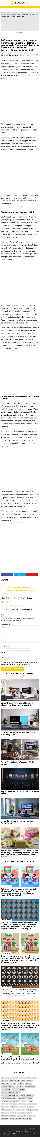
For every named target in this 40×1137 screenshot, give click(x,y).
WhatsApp (27, 1118)
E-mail (3, 652)
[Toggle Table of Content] (2, 585)
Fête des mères (31, 1086)
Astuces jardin (15, 1080)
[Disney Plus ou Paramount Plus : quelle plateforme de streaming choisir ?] (20, 690)
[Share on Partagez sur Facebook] (7, 574)
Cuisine (29, 1083)
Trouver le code (16, 1118)
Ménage (13, 1104)
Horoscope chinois (19, 1089)
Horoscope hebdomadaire (11, 1092)
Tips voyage (5, 1020)
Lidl (31, 1101)
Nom (3, 647)
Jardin (25, 1101)
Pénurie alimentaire (9, 1110)
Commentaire (6, 624)
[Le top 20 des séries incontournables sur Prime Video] (20, 808)
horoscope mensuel (28, 1095)
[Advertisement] (20, 102)
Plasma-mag (27, 1131)
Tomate (5, 1118)
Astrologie (32, 1077)
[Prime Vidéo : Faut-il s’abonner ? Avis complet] (20, 749)
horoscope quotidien (9, 1098)
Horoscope (6, 1089)
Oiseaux (14, 1107)
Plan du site (33, 1129)
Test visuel (27, 598)
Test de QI (22, 1115)
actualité (5, 1077)
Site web (4, 657)
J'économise (15, 1101)
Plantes (31, 1107)
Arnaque (23, 1077)
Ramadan (21, 1110)
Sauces (14, 1112)
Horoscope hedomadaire (11, 1095)
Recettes (5, 1112)
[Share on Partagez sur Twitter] (20, 574)
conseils (21, 1083)
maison (5, 1104)
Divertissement (20, 675)
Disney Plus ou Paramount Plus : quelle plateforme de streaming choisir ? (17, 704)
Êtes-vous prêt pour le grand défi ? (18, 588)
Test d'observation (11, 598)
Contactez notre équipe (9, 1129)
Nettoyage (32, 1104)
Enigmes (20, 1086)
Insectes (5, 1101)
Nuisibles (5, 1107)
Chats (13, 1083)
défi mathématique (8, 1086)
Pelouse (22, 1107)
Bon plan (5, 1083)
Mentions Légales (23, 1129)
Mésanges (23, 1104)
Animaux (14, 1077)
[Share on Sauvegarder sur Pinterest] (32, 574)
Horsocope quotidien (25, 1098)
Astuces (5, 1080)
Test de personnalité (9, 1115)
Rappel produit (32, 1110)
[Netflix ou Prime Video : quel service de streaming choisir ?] (20, 719)
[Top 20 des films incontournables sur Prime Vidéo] (20, 779)
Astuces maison (27, 1080)
